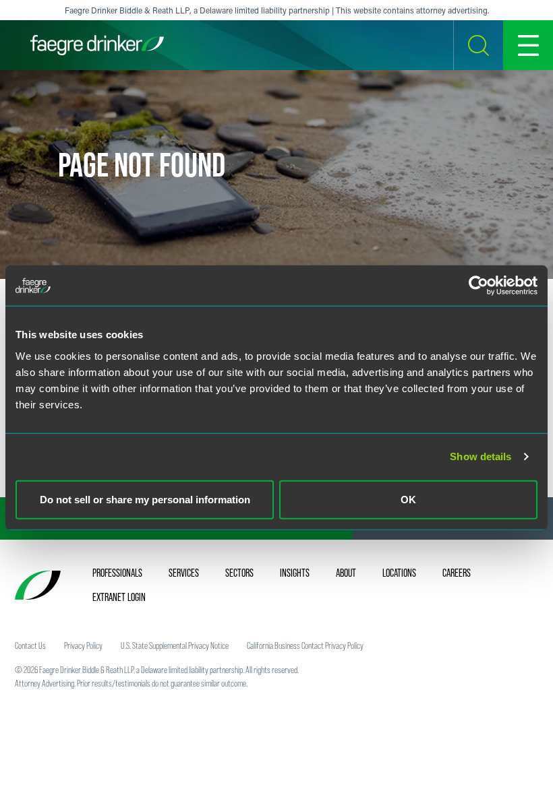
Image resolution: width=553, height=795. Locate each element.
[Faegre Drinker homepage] (97, 45)
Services (184, 573)
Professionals (117, 573)
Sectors (239, 573)
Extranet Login (119, 597)
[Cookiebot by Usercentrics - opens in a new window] (478, 286)
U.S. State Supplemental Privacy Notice (175, 645)
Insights (295, 573)
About (346, 573)
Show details (480, 456)
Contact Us (30, 645)
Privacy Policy (83, 645)
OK (408, 499)
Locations (399, 573)
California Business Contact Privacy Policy (305, 645)
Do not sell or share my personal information (145, 499)
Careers (456, 573)
